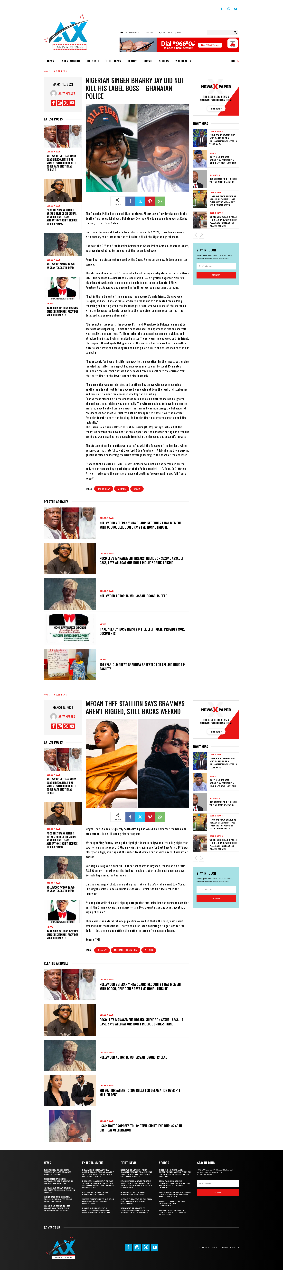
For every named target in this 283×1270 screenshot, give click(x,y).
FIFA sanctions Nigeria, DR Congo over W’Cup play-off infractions (172, 1212)
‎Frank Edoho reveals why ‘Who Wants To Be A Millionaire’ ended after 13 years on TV (223, 139)
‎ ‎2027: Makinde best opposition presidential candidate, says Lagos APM (222, 160)
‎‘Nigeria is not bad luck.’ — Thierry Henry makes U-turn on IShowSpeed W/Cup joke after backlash (175, 1173)
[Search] (235, 32)
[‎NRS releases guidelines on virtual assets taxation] (200, 179)
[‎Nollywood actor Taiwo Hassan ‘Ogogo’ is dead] (63, 244)
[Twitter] (66, 103)
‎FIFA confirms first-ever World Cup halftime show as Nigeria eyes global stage (175, 1194)
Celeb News (60, 71)
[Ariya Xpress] (54, 93)
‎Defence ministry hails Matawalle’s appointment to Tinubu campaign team (59, 1181)
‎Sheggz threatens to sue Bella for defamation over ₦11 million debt (98, 1201)
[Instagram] (228, 7)
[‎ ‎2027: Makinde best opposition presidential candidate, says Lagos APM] (200, 159)
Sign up (216, 275)
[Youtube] (235, 7)
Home (47, 71)
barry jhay (103, 489)
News (50, 304)
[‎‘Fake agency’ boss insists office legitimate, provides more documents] (63, 288)
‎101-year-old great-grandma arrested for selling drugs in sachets (143, 666)
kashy (137, 489)
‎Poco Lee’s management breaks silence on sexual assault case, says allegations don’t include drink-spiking (62, 217)
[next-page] (201, 235)
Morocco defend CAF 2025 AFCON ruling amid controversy (172, 1203)
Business (214, 175)
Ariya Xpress (66, 93)
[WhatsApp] (160, 201)
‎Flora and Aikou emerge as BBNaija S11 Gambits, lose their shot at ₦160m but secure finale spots (222, 201)
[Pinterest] (150, 201)
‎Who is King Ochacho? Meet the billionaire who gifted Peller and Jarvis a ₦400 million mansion (223, 221)
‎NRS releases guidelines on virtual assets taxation (223, 180)
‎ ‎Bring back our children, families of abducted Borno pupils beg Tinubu (58, 1199)
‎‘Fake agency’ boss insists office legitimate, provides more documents (62, 311)
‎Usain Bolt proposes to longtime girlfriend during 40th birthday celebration (96, 1210)
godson (121, 489)
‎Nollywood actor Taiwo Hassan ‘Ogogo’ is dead (61, 266)
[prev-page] (195, 235)
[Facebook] (221, 7)
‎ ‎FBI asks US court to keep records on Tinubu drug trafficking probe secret (57, 1208)
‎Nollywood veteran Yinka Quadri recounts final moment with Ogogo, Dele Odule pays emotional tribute (61, 163)
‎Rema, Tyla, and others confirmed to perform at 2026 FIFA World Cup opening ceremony (174, 1184)
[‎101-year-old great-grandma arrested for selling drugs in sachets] (70, 665)
